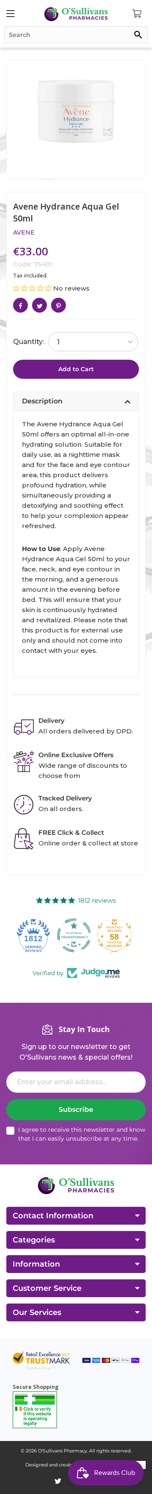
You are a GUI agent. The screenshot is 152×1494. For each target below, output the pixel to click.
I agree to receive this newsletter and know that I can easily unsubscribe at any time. (81, 1134)
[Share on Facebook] (20, 305)
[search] (76, 34)
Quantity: (28, 342)
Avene (24, 232)
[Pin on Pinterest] (58, 305)
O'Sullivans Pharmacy (62, 1451)
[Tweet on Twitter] (39, 305)
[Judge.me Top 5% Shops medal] (116, 935)
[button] (33, 288)
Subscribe (76, 1109)
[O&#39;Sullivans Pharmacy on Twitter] (58, 1481)
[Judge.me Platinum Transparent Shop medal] (35, 935)
